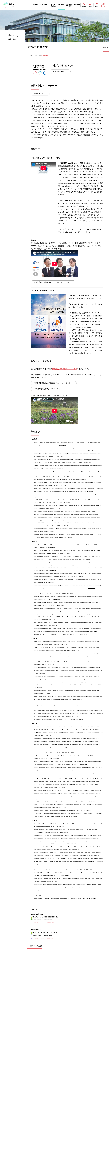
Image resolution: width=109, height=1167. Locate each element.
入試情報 (77, 4)
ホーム (31, 55)
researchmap (47, 920)
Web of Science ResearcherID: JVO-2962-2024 (44, 922)
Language (84, 6)
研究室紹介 (61, 4)
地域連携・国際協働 (69, 5)
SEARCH (90, 6)
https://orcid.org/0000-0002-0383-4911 (45, 917)
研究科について (38, 4)
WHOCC (47, 4)
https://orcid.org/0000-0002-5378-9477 (45, 932)
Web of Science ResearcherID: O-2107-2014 (43, 938)
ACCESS (96, 6)
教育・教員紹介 (54, 5)
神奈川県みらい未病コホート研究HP (64, 369)
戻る (106, 47)
